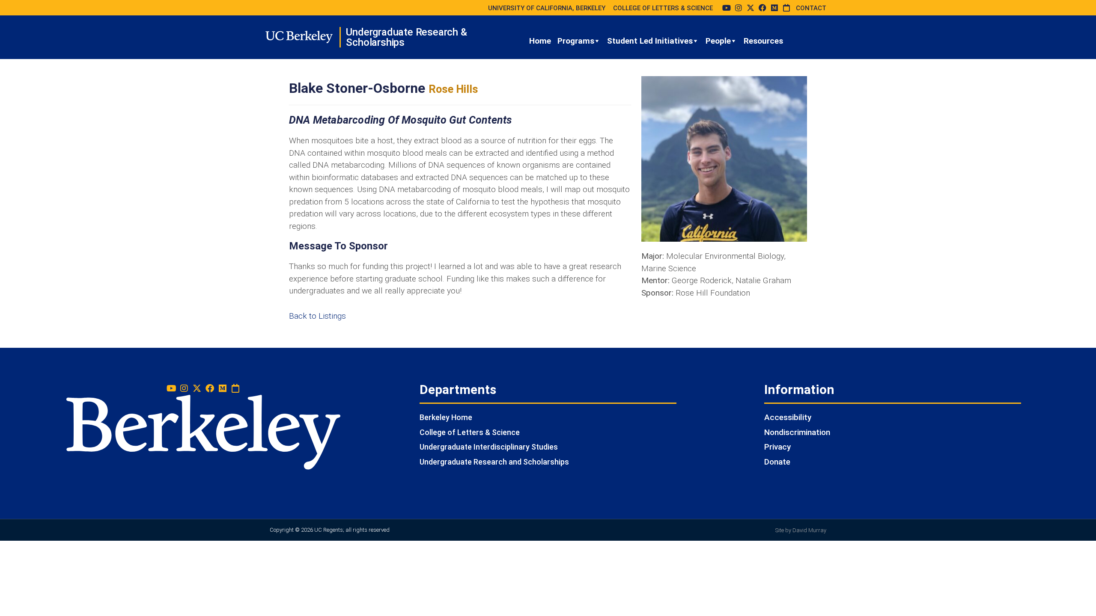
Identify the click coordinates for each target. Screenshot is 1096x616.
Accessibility (787, 417)
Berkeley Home (446, 417)
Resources (763, 41)
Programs (575, 41)
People (718, 41)
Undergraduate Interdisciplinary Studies (489, 446)
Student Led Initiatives (650, 41)
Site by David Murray (800, 530)
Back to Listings (317, 316)
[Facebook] (762, 8)
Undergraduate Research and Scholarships (494, 461)
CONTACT (811, 8)
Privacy (777, 447)
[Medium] (774, 8)
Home (540, 41)
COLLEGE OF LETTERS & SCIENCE (663, 8)
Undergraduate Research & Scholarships (406, 37)
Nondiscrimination (797, 432)
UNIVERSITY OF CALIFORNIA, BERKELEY (546, 8)
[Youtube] (727, 8)
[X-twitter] (750, 8)
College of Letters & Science (470, 432)
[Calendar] (786, 8)
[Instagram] (739, 8)
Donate (777, 462)
